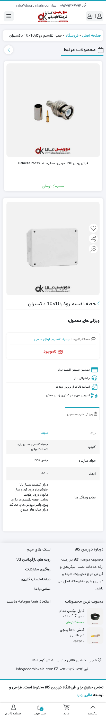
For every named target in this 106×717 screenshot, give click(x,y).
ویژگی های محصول (80, 414)
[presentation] (8, 49)
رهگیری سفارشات (37, 569)
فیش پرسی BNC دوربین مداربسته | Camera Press (53, 163)
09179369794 (71, 6)
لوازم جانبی (42, 339)
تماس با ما (42, 588)
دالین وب (84, 695)
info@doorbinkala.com (34, 6)
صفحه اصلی (91, 35)
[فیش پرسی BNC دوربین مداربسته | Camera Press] (53, 110)
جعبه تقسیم (60, 339)
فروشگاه (72, 35)
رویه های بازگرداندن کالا (33, 559)
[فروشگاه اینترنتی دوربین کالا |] (53, 16)
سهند (44, 433)
